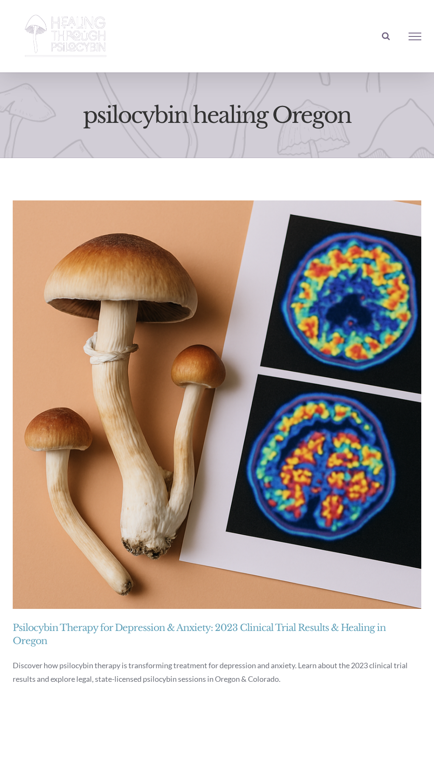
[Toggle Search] (386, 36)
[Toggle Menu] (415, 36)
